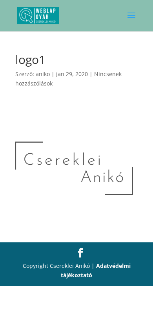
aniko (43, 74)
